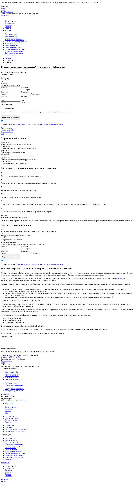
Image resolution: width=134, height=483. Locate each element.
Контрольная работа (8, 130)
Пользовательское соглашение (16, 431)
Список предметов (11, 418)
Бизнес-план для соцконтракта (16, 42)
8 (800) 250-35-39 (7, 12)
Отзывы (8, 27)
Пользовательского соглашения (26, 124)
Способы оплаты (11, 416)
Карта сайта (9, 403)
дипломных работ (49, 280)
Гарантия (8, 25)
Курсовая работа (11, 36)
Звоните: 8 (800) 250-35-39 (10, 357)
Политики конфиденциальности (51, 124)
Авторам (8, 29)
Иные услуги (9, 55)
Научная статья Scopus (13, 47)
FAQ (6, 413)
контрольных (121, 278)
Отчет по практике (12, 38)
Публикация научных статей (15, 49)
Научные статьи (10, 43)
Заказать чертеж (6, 361)
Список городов (11, 420)
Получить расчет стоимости (10, 117)
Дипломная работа (11, 34)
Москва (3, 10)
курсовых (37, 280)
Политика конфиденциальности (16, 429)
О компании (9, 23)
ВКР (2, 134)
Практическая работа (12, 374)
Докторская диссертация (14, 53)
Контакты (8, 30)
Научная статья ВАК (12, 45)
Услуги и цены (10, 407)
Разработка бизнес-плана (14, 379)
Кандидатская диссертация (14, 51)
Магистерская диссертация (14, 40)
